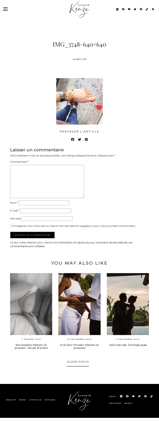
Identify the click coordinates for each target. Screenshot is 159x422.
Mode (22, 400)
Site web (15, 218)
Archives (115, 403)
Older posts (78, 361)
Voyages (50, 400)
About (128, 403)
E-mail (15, 210)
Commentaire (19, 161)
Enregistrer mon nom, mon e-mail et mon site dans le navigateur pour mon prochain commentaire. (74, 226)
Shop (113, 396)
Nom (14, 202)
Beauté (11, 400)
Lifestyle (35, 400)
